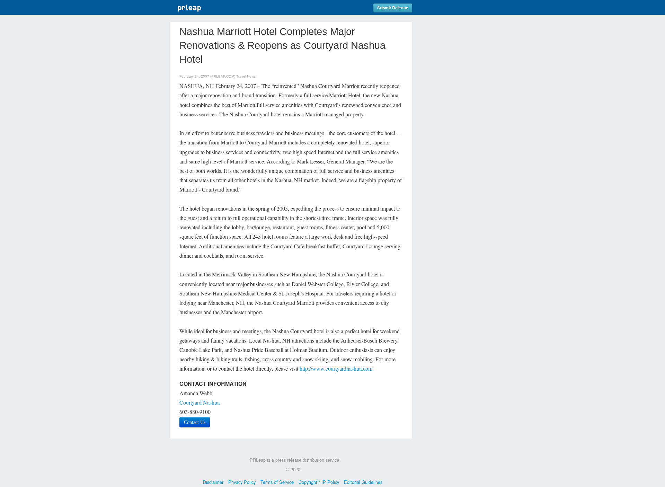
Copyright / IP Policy (319, 482)
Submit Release (392, 8)
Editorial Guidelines (363, 482)
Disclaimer (213, 482)
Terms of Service (277, 482)
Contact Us (194, 422)
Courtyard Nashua (199, 402)
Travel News (246, 76)
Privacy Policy (242, 482)
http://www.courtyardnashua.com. (337, 368)
